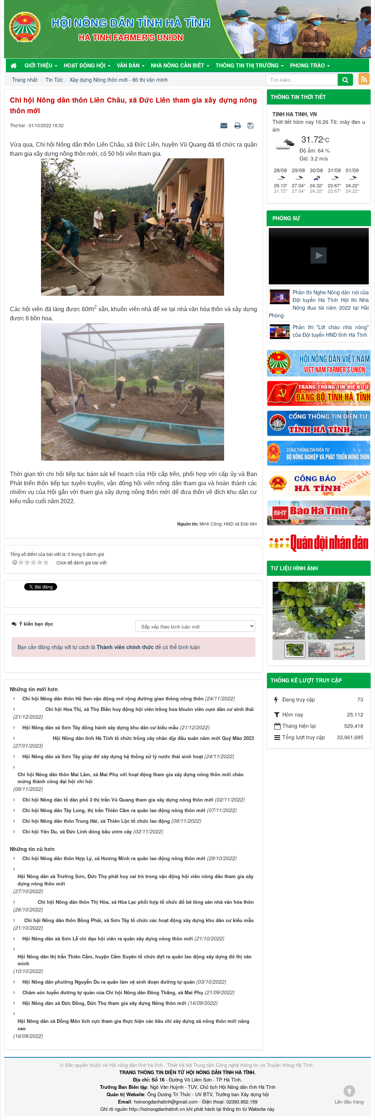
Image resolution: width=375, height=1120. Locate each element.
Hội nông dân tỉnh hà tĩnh (136, 1064)
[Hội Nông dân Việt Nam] (319, 362)
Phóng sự (286, 218)
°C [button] (326, 140)
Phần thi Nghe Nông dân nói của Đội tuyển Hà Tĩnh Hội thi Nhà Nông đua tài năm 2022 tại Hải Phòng (319, 303)
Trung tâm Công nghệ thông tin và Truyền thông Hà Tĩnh (252, 1064)
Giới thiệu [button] (39, 65)
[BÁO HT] (319, 512)
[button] (319, 255)
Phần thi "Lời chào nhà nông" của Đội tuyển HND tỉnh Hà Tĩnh (331, 330)
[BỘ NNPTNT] (319, 452)
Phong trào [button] (308, 65)
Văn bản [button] (129, 65)
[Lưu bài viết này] (251, 125)
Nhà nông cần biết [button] (178, 65)
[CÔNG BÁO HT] (319, 482)
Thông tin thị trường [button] (248, 65)
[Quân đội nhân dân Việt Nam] (319, 542)
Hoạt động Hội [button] (85, 65)
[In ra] (238, 125)
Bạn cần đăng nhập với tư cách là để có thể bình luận (109, 647)
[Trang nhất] (14, 65)
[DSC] (319, 392)
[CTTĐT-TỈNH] (319, 422)
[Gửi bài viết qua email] (224, 125)
